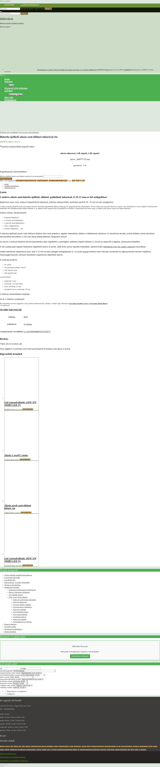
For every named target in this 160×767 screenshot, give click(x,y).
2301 (20, 746)
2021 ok (7, 746)
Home (7, 79)
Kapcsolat (8, 97)
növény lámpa (111, 749)
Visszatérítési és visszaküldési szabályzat (14, 761)
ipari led (84, 746)
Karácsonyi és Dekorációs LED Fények (22, 590)
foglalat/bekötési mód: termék (10, 673)
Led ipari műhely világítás (22, 605)
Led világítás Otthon (16, 595)
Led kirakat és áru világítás (22, 622)
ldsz (83, 181)
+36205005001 (9, 5)
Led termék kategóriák (12, 577)
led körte (6, 749)
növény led (103, 749)
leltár (48, 749)
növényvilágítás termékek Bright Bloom (18, 575)
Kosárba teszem (6, 178)
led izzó (150, 746)
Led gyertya (136, 746)
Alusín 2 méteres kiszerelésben (26, 181)
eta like (72, 746)
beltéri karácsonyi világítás (38, 746)
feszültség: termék (6, 681)
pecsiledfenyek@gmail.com (30, 5)
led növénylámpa (31, 749)
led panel (38, 749)
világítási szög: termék (7, 685)
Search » (48, 9)
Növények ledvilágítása (12, 585)
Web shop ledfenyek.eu (8, 754)
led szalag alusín (42, 181)
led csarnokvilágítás (126, 746)
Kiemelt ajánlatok (10, 624)
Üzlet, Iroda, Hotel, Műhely (58, 181)
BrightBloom (50, 746)
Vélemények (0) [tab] (9, 188)
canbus (56, 746)
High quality (77, 746)
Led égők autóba (10, 627)
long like (54, 749)
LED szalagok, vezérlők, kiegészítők (17, 582)
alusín (78, 181)
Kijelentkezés (10, 100)
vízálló (136, 749)
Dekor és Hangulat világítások (19, 592)
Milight (75, 749)
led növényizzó (22, 749)
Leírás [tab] (6, 184)
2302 (73, 181)
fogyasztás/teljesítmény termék (10, 679)
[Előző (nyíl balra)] (1, 766)
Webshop (8, 81)
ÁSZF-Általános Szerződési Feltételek (13, 757)
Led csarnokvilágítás (20, 614)
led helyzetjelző (144, 746)
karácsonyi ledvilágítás (97, 746)
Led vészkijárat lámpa (20, 612)
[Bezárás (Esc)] (7, 764)
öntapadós (143, 749)
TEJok (132, 749)
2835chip (27, 746)
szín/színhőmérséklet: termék (10, 675)
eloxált (86, 252)
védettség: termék (6, 687)
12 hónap (28, 324)
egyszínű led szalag (63, 746)
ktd (117, 746)
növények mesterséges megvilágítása (90, 749)
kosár (11, 85)
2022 (11, 746)
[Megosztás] (5, 764)
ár (81, 181)
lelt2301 (44, 749)
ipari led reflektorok (20, 602)
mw (78, 749)
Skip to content (5, 1)
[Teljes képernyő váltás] (3, 764)
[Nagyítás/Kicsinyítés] (1, 764)
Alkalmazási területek (11, 587)
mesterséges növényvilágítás (65, 749)
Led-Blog (8, 90)
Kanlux (89, 746)
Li (50, 749)
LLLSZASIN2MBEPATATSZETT (37, 332)
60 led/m (2, 746)
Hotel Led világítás (19, 609)
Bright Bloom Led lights (17, 691)
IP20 (26, 317)
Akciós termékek (10, 632)
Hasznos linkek (16, 95)
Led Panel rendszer (19, 617)
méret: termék (4, 677)
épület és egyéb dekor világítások (24, 600)
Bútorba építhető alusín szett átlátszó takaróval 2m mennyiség (21, 176)
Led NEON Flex (9, 580)
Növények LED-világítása (16, 88)
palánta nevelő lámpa (121, 749)
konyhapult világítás (110, 746)
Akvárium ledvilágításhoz (13, 629)
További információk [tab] (11, 186)
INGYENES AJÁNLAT (80, 656)
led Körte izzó (13, 749)
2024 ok (16, 746)
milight (11, 694)
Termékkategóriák (6, 671)
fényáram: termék (6, 683)
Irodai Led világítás (19, 619)
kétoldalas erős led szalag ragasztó (119, 247)
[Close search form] (1, 11)
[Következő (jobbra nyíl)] (3, 766)
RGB (129, 749)
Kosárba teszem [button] (27, 409)
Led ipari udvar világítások (22, 607)
